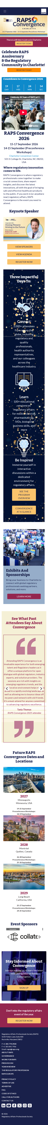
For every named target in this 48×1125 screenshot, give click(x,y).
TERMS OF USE (8, 1083)
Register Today (24, 43)
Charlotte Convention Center (24, 155)
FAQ (3, 1090)
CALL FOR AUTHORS (10, 1097)
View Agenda (24, 254)
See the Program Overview (24, 494)
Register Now (24, 261)
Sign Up (24, 987)
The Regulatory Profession (15, 1070)
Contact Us (7, 1101)
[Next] (40, 688)
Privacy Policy (9, 1079)
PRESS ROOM (7, 1063)
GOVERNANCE (8, 1056)
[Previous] (7, 688)
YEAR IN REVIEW (8, 1067)
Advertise (6, 1086)
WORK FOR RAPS (9, 1059)
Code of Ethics (9, 1093)
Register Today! (24, 70)
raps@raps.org (13, 1049)
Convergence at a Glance (24, 510)
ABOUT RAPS (7, 1052)
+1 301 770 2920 (9, 1044)
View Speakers (24, 246)
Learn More (24, 596)
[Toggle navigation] (5, 11)
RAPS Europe (8, 1074)
